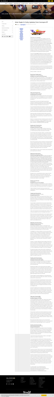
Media (22, 380)
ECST (2, 21)
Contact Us (22, 379)
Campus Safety (32, 380)
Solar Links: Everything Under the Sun (33, 370)
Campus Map (32, 379)
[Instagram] (5, 36)
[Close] (53, 395)
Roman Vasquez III (46, 61)
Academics (11, 3)
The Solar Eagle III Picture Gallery (40, 370)
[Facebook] (2, 36)
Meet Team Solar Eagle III (32, 368)
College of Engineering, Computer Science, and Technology (27, 14)
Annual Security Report (42, 381)
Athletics (47, 3)
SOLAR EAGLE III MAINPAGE (34, 366)
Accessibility (41, 379)
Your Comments (45, 370)
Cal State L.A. (44, 38)
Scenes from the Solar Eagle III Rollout (42, 367)
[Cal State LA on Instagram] (10, 384)
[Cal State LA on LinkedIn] (12, 384)
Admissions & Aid (17, 3)
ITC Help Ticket (4, 23)
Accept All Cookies (44, 395)
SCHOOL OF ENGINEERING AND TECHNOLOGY (41, 366)
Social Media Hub (23, 381)
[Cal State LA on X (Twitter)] (8, 384)
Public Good (41, 3)
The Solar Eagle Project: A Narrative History (40, 369)
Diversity (36, 3)
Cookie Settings (38, 395)
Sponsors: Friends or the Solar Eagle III (45, 368)
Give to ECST (4, 34)
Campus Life (31, 3)
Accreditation (41, 380)
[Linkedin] (7, 36)
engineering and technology (38, 39)
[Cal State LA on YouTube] (13, 384)
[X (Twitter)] (4, 36)
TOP (30, 366)
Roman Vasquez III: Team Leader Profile (38, 368)
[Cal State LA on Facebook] (7, 384)
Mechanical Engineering (40, 121)
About (6, 3)
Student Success (24, 3)
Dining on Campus (33, 381)
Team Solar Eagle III (49, 43)
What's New (38, 367)
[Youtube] (9, 36)
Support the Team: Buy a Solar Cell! (33, 369)
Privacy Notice (7, 396)
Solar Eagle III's (37, 53)
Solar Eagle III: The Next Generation (33, 367)
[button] (12, 22)
